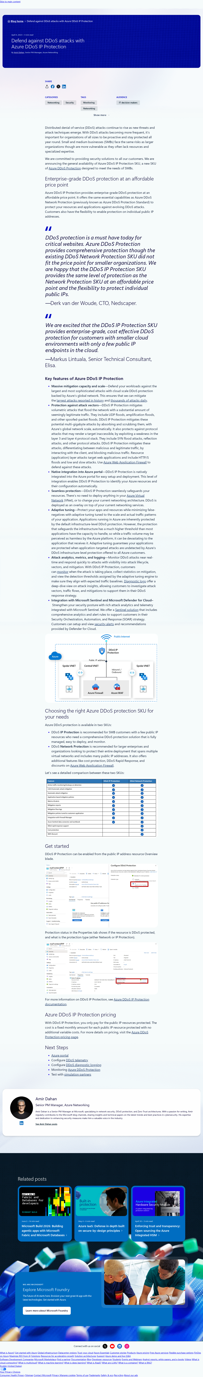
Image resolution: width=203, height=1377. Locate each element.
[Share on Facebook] (53, 86)
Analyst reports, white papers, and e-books (163, 1359)
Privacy (56, 1375)
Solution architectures (85, 1356)
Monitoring (89, 102)
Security (70, 102)
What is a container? (128, 1362)
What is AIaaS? (94, 1362)
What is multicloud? (27, 1362)
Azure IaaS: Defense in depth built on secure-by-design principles (101, 1228)
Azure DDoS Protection (65, 168)
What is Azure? (7, 1352)
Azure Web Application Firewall (125, 462)
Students (116, 1359)
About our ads (131, 1375)
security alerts (104, 624)
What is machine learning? (51, 1362)
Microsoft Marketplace (45, 1359)
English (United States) (11, 1366)
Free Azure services (159, 1352)
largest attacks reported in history (80, 400)
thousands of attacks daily (129, 400)
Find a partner (64, 1359)
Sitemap (29, 1375)
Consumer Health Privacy (12, 1375)
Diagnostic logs (135, 581)
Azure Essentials (101, 1352)
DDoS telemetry (77, 1060)
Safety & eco (107, 1375)
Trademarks (94, 1375)
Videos (188, 1359)
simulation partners (77, 1074)
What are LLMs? (110, 1362)
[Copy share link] (47, 86)
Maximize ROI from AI (20, 1356)
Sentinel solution (126, 610)
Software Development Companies (17, 1359)
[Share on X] (58, 86)
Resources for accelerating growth (57, 1356)
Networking (53, 102)
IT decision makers (128, 102)
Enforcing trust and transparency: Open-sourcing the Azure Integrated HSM (157, 1230)
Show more (100, 115)
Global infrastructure (48, 1352)
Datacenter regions (67, 1352)
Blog (89, 1359)
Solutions (35, 1356)
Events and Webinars (132, 1359)
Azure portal (60, 1055)
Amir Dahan (19, 52)
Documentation (78, 1359)
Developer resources (102, 1359)
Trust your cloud (85, 1352)
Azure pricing (142, 1352)
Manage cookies (68, 1375)
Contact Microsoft (43, 1375)
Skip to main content (10, 1)
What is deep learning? (75, 1362)
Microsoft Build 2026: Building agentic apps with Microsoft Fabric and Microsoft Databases (43, 1230)
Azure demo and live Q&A (118, 1356)
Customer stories (118, 1352)
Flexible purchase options (181, 1352)
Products (131, 1352)
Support (101, 1356)
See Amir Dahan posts (46, 1124)
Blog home (17, 21)
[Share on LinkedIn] (64, 86)
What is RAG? (145, 1362)
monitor (62, 572)
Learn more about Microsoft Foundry (47, 1310)
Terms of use (82, 1375)
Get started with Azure (26, 1352)
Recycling (118, 1375)
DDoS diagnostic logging (83, 1065)
